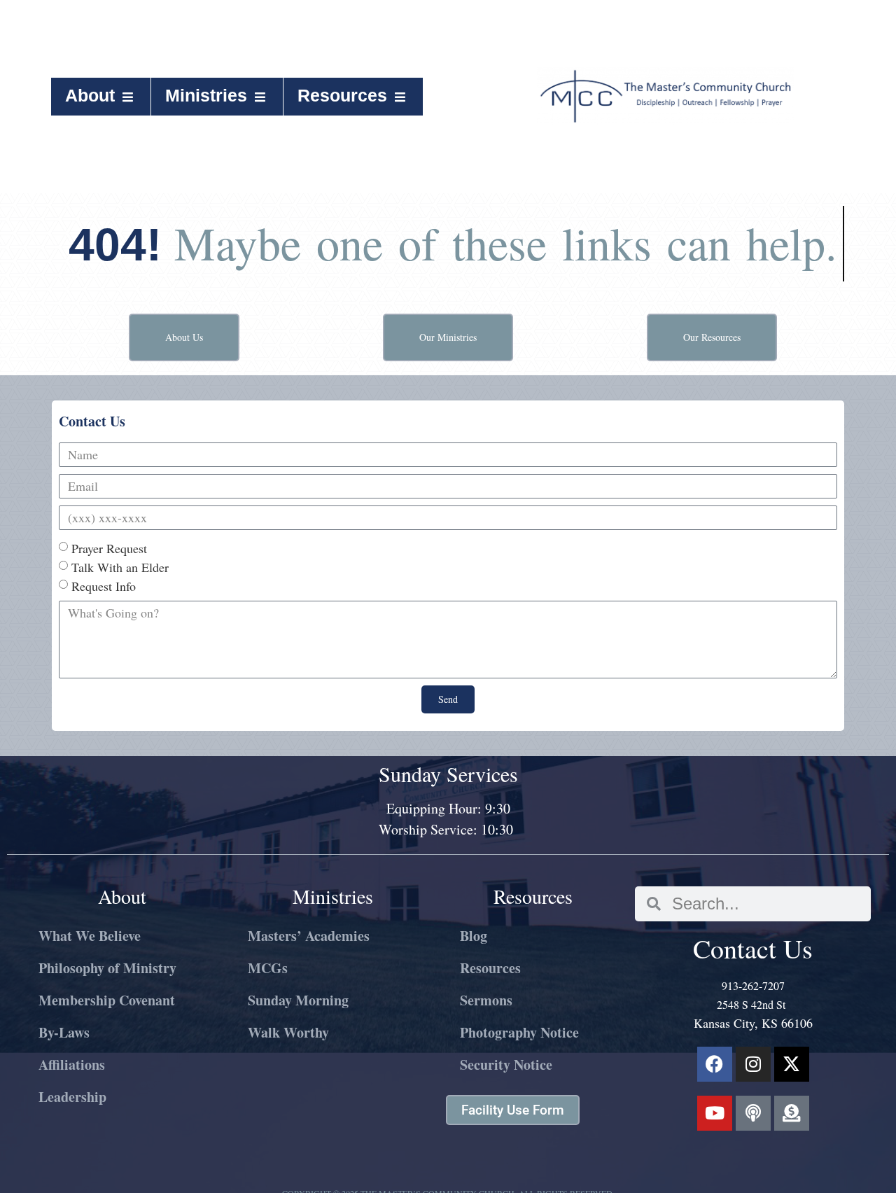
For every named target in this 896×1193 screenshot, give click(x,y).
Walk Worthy (288, 1032)
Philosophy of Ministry (107, 968)
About (90, 95)
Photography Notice (519, 1032)
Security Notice (506, 1064)
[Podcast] (753, 1113)
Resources (342, 95)
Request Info (103, 586)
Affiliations (71, 1064)
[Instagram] (753, 1064)
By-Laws (64, 1032)
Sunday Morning (298, 1000)
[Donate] (791, 1113)
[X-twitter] (791, 1064)
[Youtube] (714, 1113)
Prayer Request (109, 548)
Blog (473, 936)
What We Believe (89, 936)
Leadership (72, 1097)
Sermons (486, 1000)
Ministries (206, 95)
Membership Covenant (106, 1000)
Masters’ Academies (309, 936)
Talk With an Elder (120, 567)
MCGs (268, 968)
